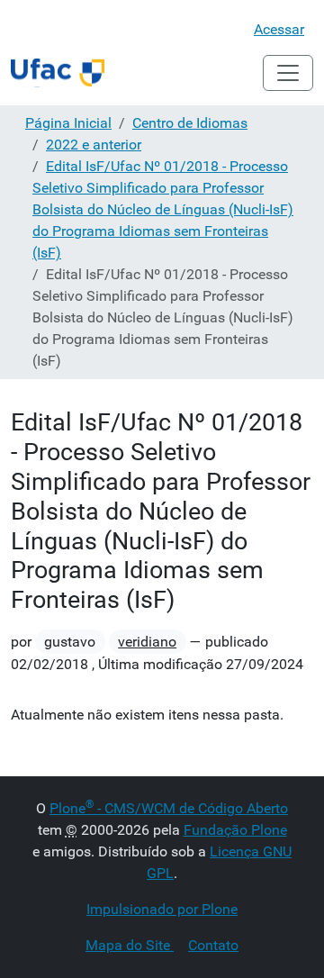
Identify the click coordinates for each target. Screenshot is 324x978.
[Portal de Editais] (57, 73)
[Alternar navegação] (288, 73)
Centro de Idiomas (190, 122)
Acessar (279, 29)
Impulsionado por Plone (162, 909)
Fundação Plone (235, 829)
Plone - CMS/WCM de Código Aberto (169, 808)
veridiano (147, 641)
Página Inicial (68, 122)
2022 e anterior (93, 144)
